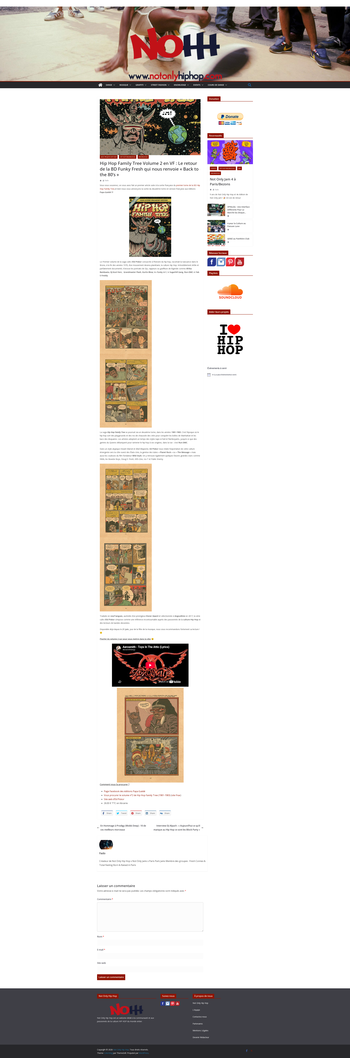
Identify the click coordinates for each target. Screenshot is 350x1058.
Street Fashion (159, 85)
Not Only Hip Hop (200, 1003)
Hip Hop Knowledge (127, 157)
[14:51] (211, 189)
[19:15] (228, 229)
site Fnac (176, 795)
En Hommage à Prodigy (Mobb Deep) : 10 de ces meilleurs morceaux (123, 827)
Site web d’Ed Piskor (114, 799)
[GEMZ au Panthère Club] (216, 240)
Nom (100, 936)
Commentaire (105, 899)
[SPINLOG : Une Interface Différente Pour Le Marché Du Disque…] (216, 211)
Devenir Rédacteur (201, 1037)
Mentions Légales (200, 1030)
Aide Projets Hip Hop (108, 157)
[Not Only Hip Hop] (175, 8)
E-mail (101, 949)
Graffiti (140, 85)
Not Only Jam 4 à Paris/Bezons (223, 181)
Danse (109, 85)
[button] (113, 85)
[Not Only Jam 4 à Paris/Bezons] (230, 152)
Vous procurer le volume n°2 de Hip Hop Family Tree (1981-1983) (137, 795)
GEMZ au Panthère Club (238, 238)
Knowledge (180, 85)
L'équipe (196, 1010)
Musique (123, 85)
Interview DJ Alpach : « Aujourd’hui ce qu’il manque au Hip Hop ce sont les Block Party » (177, 827)
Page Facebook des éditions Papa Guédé (124, 791)
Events (196, 85)
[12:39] (100, 180)
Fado (107, 180)
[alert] (230, 374)
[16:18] (228, 242)
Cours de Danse (216, 85)
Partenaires (198, 1023)
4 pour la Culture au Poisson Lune (236, 225)
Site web (101, 962)
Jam (239, 168)
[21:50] (228, 216)
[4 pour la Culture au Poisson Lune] (216, 226)
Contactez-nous (200, 1016)
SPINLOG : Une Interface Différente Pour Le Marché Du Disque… (238, 210)
